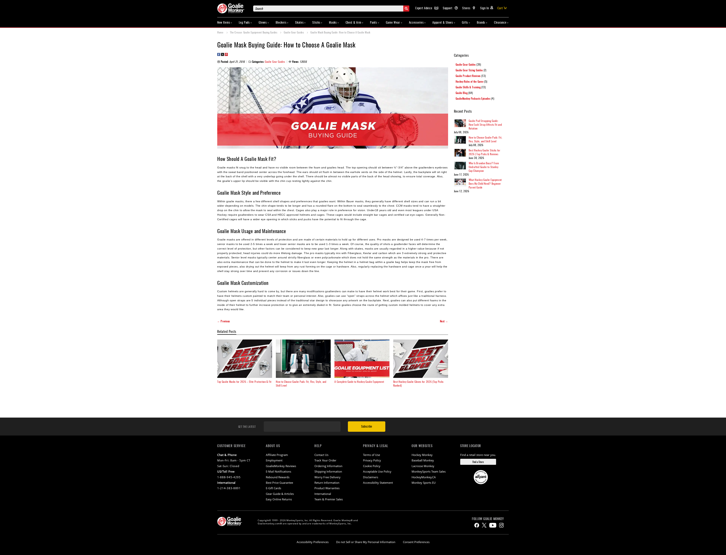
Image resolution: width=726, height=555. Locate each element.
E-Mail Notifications (278, 471)
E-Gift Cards (273, 488)
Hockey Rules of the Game (470, 81)
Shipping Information (328, 471)
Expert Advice (424, 8)
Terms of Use (371, 455)
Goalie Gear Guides (294, 32)
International (322, 494)
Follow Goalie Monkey (488, 518)
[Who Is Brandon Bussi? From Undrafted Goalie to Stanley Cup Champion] (460, 165)
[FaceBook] (476, 525)
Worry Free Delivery (327, 477)
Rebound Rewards (277, 477)
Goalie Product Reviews (468, 76)
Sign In (484, 8)
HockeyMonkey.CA (424, 477)
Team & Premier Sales (328, 499)
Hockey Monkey (422, 455)
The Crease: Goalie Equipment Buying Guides (254, 32)
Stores (466, 8)
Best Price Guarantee (279, 482)
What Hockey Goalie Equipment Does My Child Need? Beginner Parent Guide (485, 183)
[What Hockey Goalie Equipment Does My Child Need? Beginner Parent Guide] (460, 182)
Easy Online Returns (279, 499)
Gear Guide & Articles (280, 494)
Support (448, 8)
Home (220, 32)
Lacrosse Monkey (423, 466)
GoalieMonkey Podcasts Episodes (473, 98)
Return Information (326, 482)
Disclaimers (370, 477)
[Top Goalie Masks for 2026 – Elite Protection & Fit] (244, 359)
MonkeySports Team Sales (429, 471)
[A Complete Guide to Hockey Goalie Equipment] (361, 359)
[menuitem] (224, 22)
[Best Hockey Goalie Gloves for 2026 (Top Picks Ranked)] (420, 359)
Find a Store (478, 462)
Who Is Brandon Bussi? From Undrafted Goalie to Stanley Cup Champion (484, 167)
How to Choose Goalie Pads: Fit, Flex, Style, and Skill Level (301, 383)
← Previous (223, 321)
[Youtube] (492, 525)
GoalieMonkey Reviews (281, 466)
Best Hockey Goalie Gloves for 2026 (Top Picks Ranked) (418, 383)
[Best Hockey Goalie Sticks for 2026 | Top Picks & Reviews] (460, 153)
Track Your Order (325, 460)
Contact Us (321, 455)
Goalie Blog (462, 93)
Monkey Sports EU (424, 482)
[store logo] (233, 8)
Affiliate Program (277, 455)
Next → (444, 321)
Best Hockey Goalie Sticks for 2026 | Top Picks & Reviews (484, 152)
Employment (274, 460)
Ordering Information (328, 466)
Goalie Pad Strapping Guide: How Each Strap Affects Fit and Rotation (485, 124)
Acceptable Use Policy (377, 471)
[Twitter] (484, 525)
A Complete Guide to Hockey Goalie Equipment (359, 382)
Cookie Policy (371, 466)
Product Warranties (327, 488)
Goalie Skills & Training (469, 87)
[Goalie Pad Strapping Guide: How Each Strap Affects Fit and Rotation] (460, 123)
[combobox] (331, 8)
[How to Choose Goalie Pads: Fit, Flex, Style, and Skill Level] (303, 359)
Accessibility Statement (378, 482)
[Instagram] (501, 525)
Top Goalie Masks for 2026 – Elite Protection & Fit (244, 382)
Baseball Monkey (423, 460)
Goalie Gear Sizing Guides (470, 70)
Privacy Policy (372, 460)
